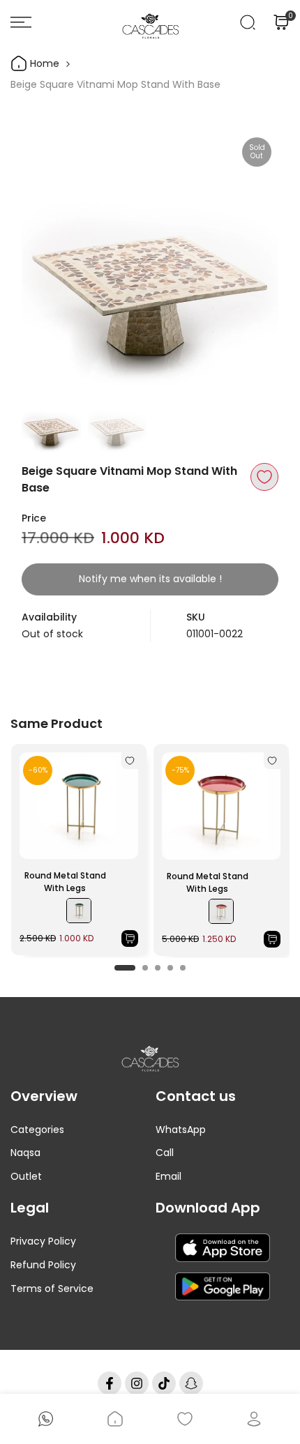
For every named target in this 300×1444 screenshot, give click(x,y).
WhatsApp (181, 1130)
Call (165, 1153)
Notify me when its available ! (150, 579)
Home (43, 63)
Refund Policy (43, 1265)
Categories (37, 1130)
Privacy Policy (43, 1241)
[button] (264, 477)
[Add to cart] (129, 938)
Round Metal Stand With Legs (65, 881)
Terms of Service (51, 1288)
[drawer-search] (247, 22)
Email (168, 1176)
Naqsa (25, 1153)
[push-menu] (20, 22)
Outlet (26, 1176)
